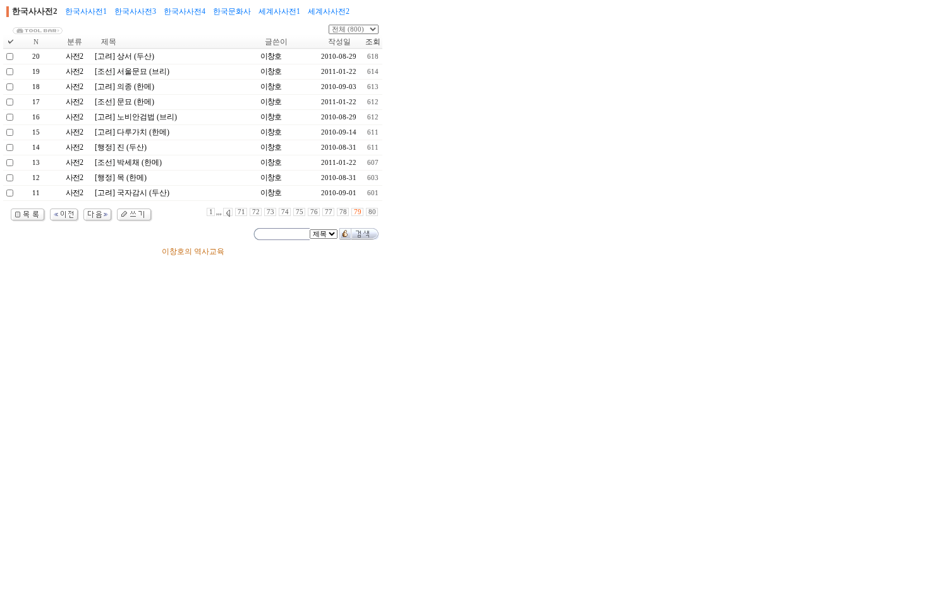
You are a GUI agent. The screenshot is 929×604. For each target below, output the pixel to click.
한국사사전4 (184, 11)
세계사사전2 (328, 11)
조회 (372, 41)
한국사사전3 (135, 11)
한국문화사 (232, 11)
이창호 (270, 56)
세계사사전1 (279, 11)
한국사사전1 (86, 11)
